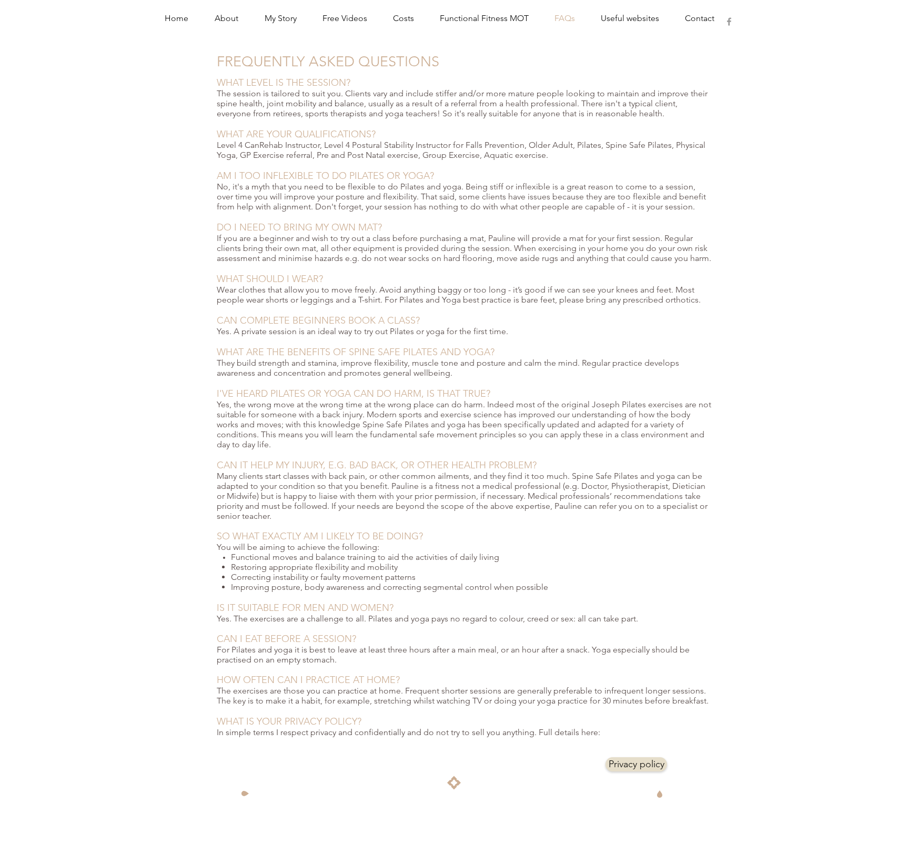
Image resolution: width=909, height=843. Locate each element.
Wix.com (487, 801)
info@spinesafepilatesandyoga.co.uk (596, 793)
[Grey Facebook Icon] (729, 21)
